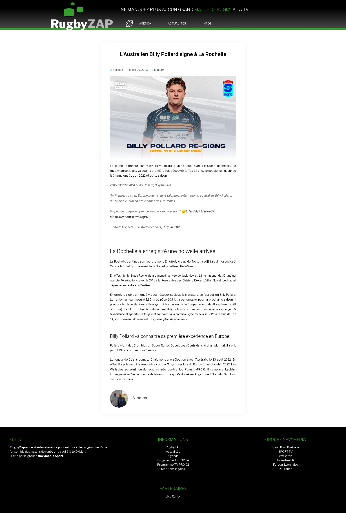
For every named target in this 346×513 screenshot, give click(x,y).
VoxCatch (285, 456)
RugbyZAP (173, 447)
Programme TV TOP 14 (173, 460)
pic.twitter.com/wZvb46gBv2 (130, 217)
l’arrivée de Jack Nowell (182, 275)
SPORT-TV (285, 451)
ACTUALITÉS (177, 23)
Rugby (81, 24)
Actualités (173, 451)
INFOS (207, 23)
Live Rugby (173, 496)
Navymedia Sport (50, 456)
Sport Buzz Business (285, 447)
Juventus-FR (285, 460)
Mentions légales (173, 469)
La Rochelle (118, 261)
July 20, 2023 (172, 227)
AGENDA (145, 23)
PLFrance (285, 469)
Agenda (173, 456)
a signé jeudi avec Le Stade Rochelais (202, 166)
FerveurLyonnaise (285, 464)
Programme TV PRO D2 (173, 464)
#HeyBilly (191, 211)
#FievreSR (207, 211)
